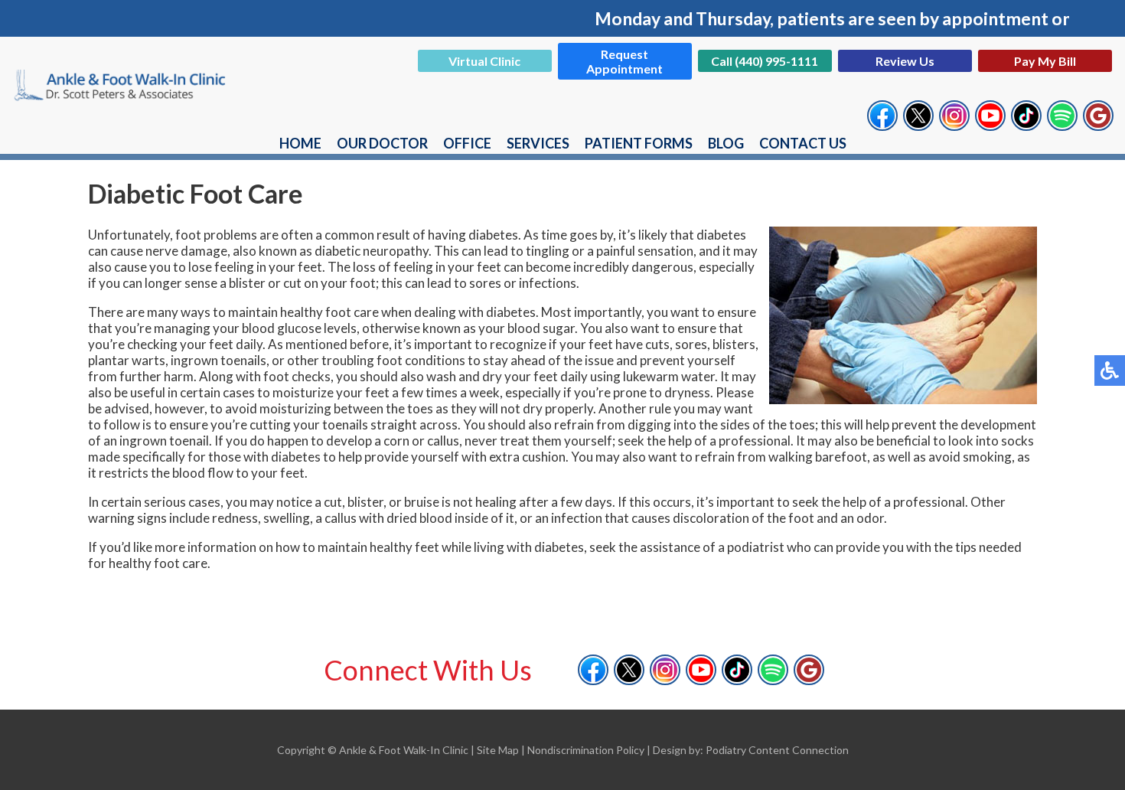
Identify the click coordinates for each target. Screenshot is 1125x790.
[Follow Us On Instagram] (954, 123)
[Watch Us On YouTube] (990, 123)
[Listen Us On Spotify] (1062, 123)
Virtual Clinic (484, 61)
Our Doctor (382, 143)
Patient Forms (639, 143)
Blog (726, 143)
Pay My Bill (1045, 61)
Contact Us (802, 143)
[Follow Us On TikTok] (1026, 123)
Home (300, 143)
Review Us (905, 61)
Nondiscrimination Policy (585, 749)
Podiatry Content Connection (777, 749)
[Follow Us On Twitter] (918, 123)
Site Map (498, 749)
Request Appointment (624, 61)
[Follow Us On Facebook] (882, 123)
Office (467, 143)
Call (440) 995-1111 (764, 61)
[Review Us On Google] (1098, 123)
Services (538, 143)
